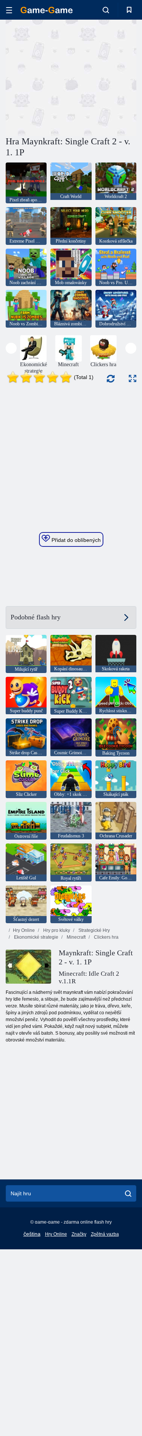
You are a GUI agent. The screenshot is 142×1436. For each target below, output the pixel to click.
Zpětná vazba (105, 1234)
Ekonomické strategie (35, 937)
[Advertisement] (69, 77)
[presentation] (11, 348)
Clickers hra (106, 937)
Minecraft (76, 937)
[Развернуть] (132, 378)
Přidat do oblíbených (75, 540)
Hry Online (24, 930)
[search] (128, 1193)
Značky (79, 1234)
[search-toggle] (106, 10)
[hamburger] (9, 10)
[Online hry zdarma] (46, 10)
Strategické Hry (93, 930)
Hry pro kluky (56, 930)
